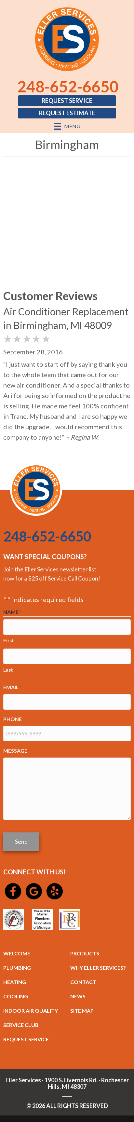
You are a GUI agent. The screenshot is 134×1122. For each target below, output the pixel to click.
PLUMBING (17, 968)
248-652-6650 (68, 86)
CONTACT (83, 982)
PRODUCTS (84, 953)
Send (21, 841)
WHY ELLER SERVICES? (98, 968)
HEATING (14, 982)
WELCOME (16, 953)
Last (8, 670)
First (8, 640)
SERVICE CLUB (21, 1025)
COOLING (15, 996)
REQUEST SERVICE (26, 1039)
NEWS (78, 996)
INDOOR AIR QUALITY (30, 1010)
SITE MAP (82, 1010)
